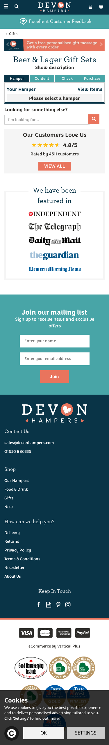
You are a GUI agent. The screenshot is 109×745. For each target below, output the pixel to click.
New (8, 506)
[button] (5, 45)
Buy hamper (92, 78)
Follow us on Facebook (39, 604)
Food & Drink (16, 489)
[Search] (16, 7)
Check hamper (67, 78)
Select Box (54, 98)
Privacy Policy (17, 550)
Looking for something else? (35, 110)
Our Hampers (16, 480)
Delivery (12, 532)
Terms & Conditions (22, 558)
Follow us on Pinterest (58, 604)
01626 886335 (17, 451)
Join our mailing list (54, 318)
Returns (11, 541)
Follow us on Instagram (68, 604)
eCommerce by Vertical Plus (54, 646)
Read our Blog (48, 604)
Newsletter (14, 567)
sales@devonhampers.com (29, 442)
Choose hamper (42, 78)
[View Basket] (101, 6)
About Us (12, 576)
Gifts (9, 498)
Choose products (16, 78)
